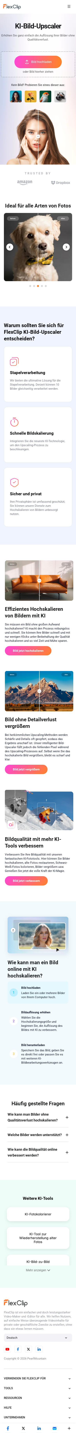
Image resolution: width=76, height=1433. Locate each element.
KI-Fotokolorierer (38, 1214)
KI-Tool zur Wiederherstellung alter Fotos (38, 1238)
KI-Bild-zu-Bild (38, 1262)
